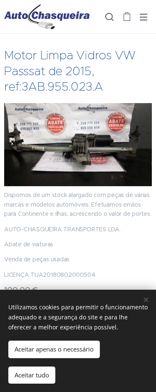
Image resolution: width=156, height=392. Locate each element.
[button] (109, 16)
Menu (143, 16)
